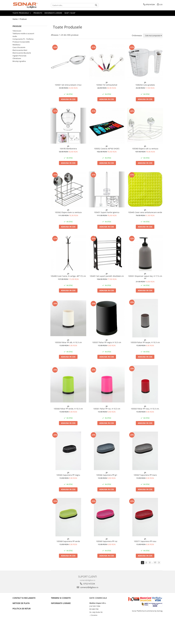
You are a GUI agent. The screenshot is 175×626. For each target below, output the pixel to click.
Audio (15, 36)
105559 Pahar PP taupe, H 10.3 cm (145, 342)
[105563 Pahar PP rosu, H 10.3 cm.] (145, 384)
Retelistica (16, 44)
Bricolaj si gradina (19, 61)
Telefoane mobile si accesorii (23, 33)
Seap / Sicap (69, 13)
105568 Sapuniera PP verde (68, 541)
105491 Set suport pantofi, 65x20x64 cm (107, 276)
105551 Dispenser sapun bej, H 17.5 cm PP (145, 277)
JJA (107, 82)
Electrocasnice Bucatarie (22, 53)
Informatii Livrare (53, 13)
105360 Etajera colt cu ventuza (145, 148)
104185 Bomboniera (68, 148)
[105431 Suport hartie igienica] (107, 189)
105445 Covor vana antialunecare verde (145, 212)
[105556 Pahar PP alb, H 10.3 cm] (68, 318)
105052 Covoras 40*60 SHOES (106, 148)
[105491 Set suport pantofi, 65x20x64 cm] (107, 253)
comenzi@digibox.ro (89, 587)
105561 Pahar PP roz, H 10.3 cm (106, 408)
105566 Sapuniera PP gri (106, 475)
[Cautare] (96, 5)
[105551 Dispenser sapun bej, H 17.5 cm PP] (145, 253)
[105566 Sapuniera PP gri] (107, 451)
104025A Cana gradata (145, 85)
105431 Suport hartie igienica (106, 212)
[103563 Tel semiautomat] (107, 62)
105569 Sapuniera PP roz (106, 541)
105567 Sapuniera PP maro (145, 475)
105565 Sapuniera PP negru (68, 475)
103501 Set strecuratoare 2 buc (68, 85)
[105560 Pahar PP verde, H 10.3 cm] (68, 384)
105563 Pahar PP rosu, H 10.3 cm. (145, 408)
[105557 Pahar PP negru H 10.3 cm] (107, 318)
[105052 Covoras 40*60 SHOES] (107, 126)
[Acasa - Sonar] (25, 5)
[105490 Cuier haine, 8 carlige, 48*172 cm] (68, 253)
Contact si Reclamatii (24, 598)
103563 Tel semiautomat (106, 85)
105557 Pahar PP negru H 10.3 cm (106, 342)
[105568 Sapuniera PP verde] (68, 517)
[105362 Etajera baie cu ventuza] (68, 189)
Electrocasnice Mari (20, 50)
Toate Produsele (21, 13)
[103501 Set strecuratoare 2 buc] (68, 62)
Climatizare (17, 58)
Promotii (37, 13)
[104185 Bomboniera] (68, 126)
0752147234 (89, 583)
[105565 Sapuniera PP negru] (68, 451)
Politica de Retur (22, 608)
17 (155, 562)
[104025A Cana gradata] (145, 62)
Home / (16, 19)
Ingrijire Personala (19, 56)
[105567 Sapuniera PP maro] (145, 451)
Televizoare (17, 31)
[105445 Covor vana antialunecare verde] (145, 189)
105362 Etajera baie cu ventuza (68, 212)
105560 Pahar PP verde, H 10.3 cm (68, 408)
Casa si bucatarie (19, 47)
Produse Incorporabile (21, 42)
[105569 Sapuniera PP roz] (107, 517)
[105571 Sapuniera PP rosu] (145, 517)
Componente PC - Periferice (23, 39)
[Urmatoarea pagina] (159, 562)
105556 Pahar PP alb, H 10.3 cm (68, 342)
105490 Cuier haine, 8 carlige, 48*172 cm (68, 276)
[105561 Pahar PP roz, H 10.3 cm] (107, 384)
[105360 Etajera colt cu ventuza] (145, 126)
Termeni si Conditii (61, 598)
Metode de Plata (21, 603)
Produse (23, 19)
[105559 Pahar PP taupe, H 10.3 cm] (145, 318)
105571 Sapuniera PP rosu (145, 541)
